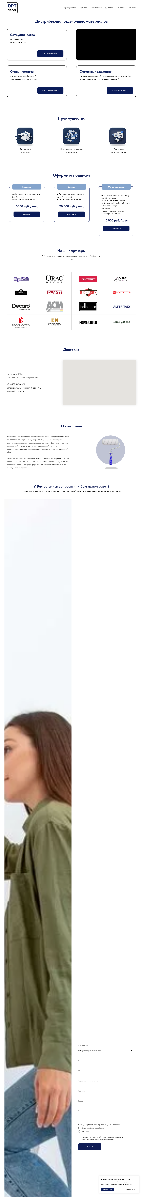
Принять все (107, 1189)
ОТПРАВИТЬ (90, 1147)
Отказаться (130, 1189)
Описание (83, 1045)
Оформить (71, 214)
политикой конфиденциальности (103, 1139)
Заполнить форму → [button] (120, 90)
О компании (120, 8)
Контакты (132, 8)
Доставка (109, 8)
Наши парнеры (96, 8)
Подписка (83, 8)
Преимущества (70, 8)
